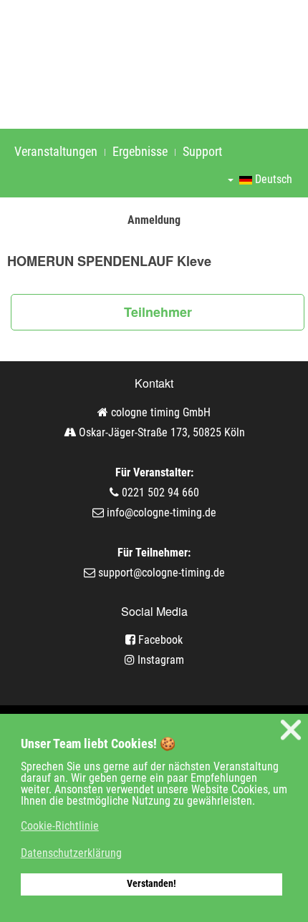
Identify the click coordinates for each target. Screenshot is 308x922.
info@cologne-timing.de (161, 512)
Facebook (159, 640)
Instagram (159, 660)
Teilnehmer (158, 312)
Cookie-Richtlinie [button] (60, 826)
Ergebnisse (140, 151)
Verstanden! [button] (151, 884)
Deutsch (272, 179)
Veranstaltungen (55, 151)
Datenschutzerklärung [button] (71, 853)
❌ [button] (290, 730)
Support (202, 151)
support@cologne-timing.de (161, 572)
